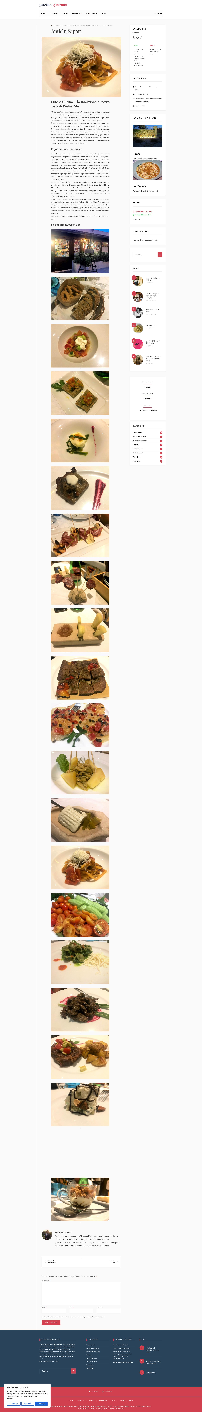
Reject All (27, 1403)
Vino (87, 13)
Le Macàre (139, 186)
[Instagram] (155, 13)
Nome (44, 1307)
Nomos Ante (129, 1362)
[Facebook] (151, 13)
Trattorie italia (93, 25)
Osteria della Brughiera (147, 410)
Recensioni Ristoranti (140, 441)
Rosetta (125, 1345)
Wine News (136, 457)
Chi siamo (54, 13)
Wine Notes (137, 461)
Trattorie (135, 445)
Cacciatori (127, 1348)
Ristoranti (76, 13)
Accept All (41, 1403)
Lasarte (148, 387)
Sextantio (147, 398)
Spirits (95, 13)
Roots (136, 154)
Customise (14, 1403)
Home (43, 13)
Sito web (99, 1307)
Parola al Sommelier (139, 436)
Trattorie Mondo (138, 453)
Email (71, 1307)
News (104, 13)
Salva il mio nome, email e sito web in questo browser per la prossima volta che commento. (74, 1317)
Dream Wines (137, 432)
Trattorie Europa (138, 449)
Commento (46, 1281)
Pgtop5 (65, 13)
